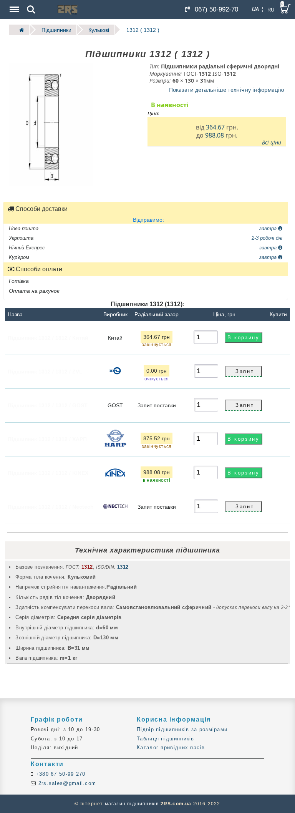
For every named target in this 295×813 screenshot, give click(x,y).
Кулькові (98, 30)
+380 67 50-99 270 (59, 774)
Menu (13, 4)
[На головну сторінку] (19, 30)
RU (270, 9)
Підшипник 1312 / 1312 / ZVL (45, 371)
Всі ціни (271, 142)
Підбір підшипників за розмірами (182, 729)
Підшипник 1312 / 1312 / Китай (48, 337)
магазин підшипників (132, 803)
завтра (268, 228)
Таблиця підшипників (165, 739)
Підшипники (56, 30)
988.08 (214, 135)
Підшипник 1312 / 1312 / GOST (48, 405)
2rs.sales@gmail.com (66, 783)
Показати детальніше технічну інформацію (226, 89)
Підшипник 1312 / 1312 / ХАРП (47, 439)
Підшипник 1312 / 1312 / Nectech (51, 506)
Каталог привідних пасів (171, 747)
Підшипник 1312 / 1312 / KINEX (48, 473)
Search (31, 4)
